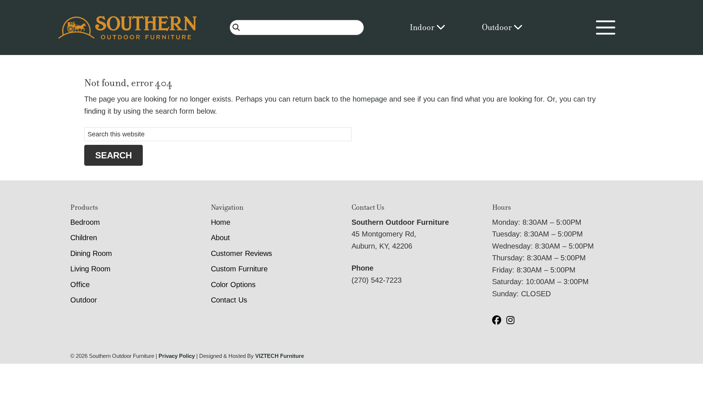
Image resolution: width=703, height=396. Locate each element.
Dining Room (91, 253)
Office (80, 284)
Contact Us (229, 300)
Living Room (90, 269)
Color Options (233, 284)
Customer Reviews (241, 253)
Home (220, 222)
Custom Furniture (239, 269)
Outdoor (497, 27)
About (220, 238)
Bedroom (85, 222)
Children (83, 238)
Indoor (423, 27)
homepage (370, 99)
